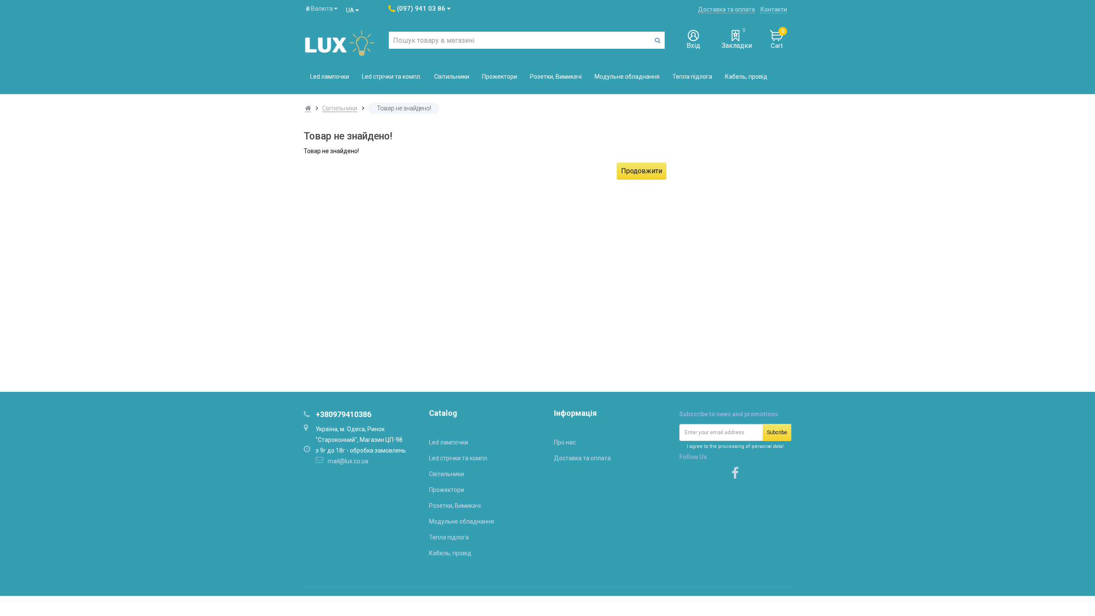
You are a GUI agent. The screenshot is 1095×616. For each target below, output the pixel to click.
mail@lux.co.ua (348, 461)
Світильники (451, 76)
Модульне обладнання (627, 76)
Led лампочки (329, 76)
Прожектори (499, 76)
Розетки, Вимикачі (556, 76)
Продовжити (641, 171)
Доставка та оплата (726, 9)
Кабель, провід (746, 76)
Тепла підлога (692, 76)
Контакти (774, 9)
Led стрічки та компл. (391, 76)
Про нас (565, 442)
